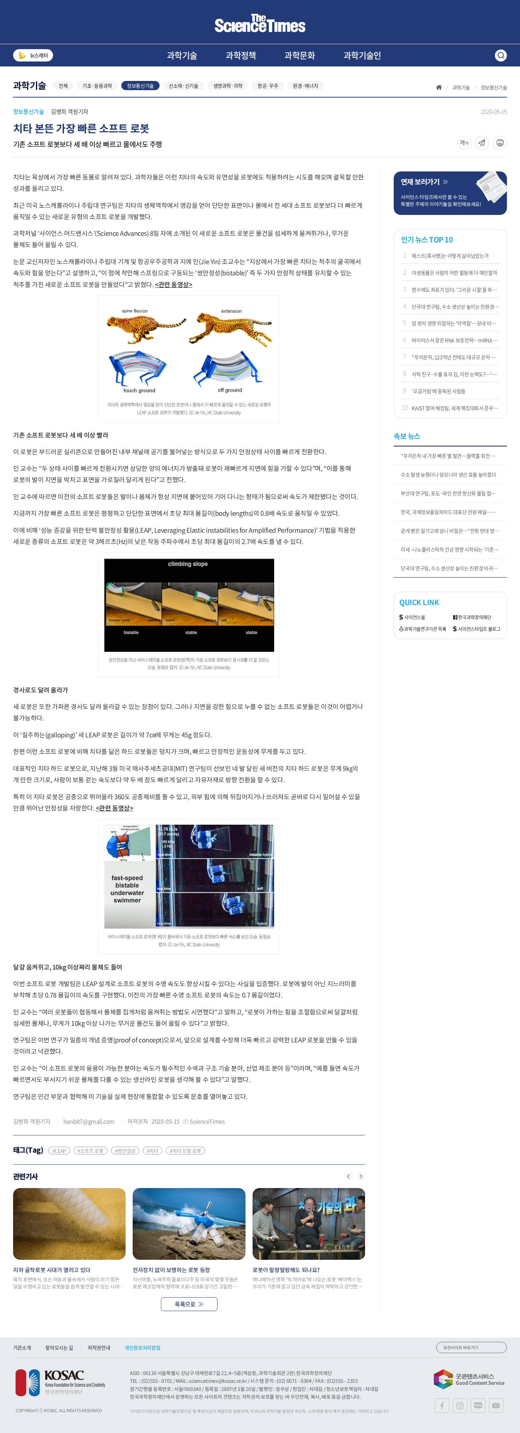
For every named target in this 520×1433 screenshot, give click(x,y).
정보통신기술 (140, 85)
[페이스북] (442, 1405)
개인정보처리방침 (142, 1347)
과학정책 (241, 55)
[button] (349, 1176)
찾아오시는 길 (59, 1347)
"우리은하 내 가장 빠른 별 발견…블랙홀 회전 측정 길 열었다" (454, 455)
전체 (63, 85)
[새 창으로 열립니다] (60, 1383)
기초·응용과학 (97, 85)
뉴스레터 (39, 55)
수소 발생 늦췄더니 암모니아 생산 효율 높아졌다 (448, 474)
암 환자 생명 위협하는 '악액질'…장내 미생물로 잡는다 (455, 323)
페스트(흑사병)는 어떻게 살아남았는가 (450, 255)
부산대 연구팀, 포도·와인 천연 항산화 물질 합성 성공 (453, 493)
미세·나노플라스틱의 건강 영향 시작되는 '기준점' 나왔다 (454, 549)
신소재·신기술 (183, 85)
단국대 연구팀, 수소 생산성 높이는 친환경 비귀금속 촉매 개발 (455, 306)
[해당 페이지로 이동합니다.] (69, 1224)
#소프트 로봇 (90, 1150)
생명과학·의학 (228, 85)
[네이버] (478, 1405)
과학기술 (182, 55)
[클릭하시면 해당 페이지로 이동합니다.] (260, 23)
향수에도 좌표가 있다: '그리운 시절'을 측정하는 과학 (455, 289)
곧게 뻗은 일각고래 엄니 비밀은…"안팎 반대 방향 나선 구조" (454, 530)
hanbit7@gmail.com (89, 1121)
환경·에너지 (305, 85)
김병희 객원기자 (69, 111)
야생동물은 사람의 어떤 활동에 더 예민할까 (454, 272)
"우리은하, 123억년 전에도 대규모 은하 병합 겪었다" (455, 357)
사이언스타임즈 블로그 (479, 629)
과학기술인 (362, 55)
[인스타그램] (460, 1405)
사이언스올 (414, 617)
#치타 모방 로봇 (185, 1150)
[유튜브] (496, 1405)
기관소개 (22, 1347)
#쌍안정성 (125, 1150)
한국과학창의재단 (474, 617)
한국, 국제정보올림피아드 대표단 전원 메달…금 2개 (452, 511)
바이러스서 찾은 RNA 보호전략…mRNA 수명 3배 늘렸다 (455, 340)
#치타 (152, 1150)
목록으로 (185, 1304)
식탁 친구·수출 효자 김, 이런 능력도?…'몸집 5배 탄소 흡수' (455, 374)
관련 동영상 (173, 284)
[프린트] (500, 143)
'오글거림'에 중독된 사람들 (439, 390)
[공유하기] (464, 143)
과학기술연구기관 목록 (425, 629)
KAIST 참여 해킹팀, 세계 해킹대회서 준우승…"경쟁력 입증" (455, 407)
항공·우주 (268, 85)
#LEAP (59, 1150)
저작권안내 (99, 1347)
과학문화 (299, 55)
